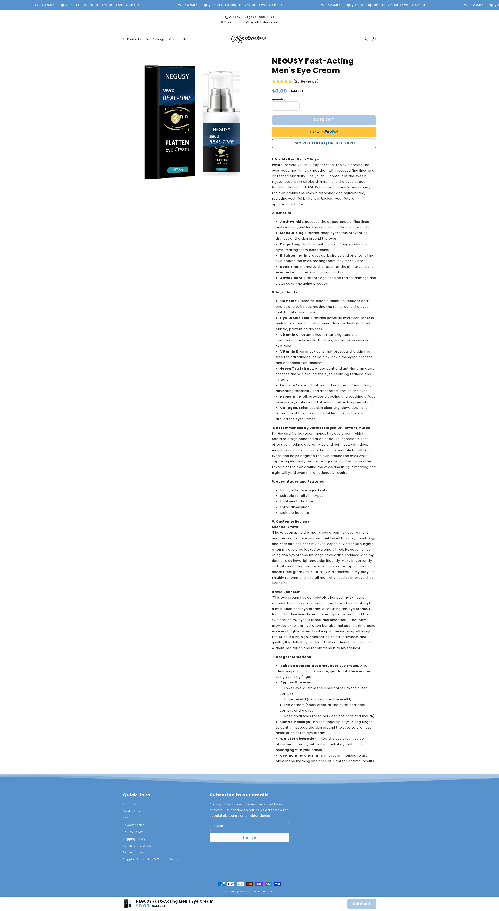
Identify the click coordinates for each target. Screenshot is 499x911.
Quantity (278, 99)
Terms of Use (133, 852)
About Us (129, 804)
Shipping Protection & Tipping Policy (150, 859)
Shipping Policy (134, 839)
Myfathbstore (243, 891)
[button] (374, 39)
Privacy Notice (134, 825)
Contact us (131, 811)
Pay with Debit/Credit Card (324, 143)
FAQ (126, 818)
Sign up (249, 837)
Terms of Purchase (137, 846)
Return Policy (133, 832)
